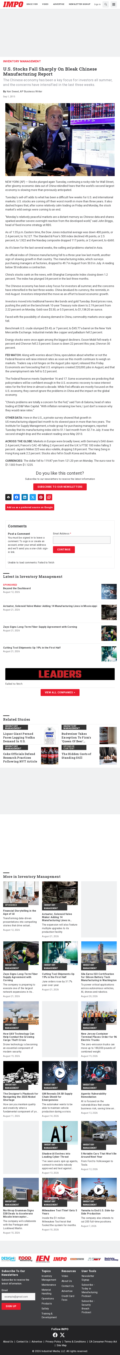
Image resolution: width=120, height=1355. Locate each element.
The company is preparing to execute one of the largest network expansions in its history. (19, 988)
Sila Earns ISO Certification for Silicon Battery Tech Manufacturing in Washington (99, 977)
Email (5, 1290)
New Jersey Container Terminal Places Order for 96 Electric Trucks (99, 1037)
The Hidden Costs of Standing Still (76, 756)
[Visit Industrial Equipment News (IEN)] (43, 1258)
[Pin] (41, 497)
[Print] (8, 497)
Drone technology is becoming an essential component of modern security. (20, 1048)
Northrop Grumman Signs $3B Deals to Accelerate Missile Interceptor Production (18, 1213)
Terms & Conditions (75, 1341)
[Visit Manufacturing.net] (94, 1258)
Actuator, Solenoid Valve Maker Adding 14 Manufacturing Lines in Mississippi (50, 606)
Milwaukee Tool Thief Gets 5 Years (59, 1212)
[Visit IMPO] (60, 1258)
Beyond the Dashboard (17, 588)
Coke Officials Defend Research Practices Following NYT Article (20, 757)
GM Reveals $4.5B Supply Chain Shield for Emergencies (57, 1096)
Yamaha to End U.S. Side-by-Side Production (98, 1212)
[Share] (16, 497)
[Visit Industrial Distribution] (77, 1258)
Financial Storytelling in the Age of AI (19, 912)
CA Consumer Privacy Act (103, 1341)
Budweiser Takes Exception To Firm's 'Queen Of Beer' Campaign (76, 737)
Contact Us (22, 1341)
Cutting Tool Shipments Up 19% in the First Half (32, 647)
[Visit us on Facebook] (55, 1334)
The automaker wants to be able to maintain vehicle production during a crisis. (57, 1108)
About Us (8, 1341)
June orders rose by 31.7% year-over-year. (57, 983)
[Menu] (114, 4)
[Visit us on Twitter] (62, 1334)
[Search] (105, 4)
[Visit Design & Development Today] (9, 1258)
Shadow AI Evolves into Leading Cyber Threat (56, 1155)
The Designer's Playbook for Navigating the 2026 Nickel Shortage (20, 1096)
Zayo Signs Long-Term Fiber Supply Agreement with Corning (40, 626)
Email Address (62, 533)
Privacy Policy (53, 1341)
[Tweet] (33, 497)
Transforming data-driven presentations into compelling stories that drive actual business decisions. (20, 922)
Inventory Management (22, 61)
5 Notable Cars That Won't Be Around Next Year (99, 1155)
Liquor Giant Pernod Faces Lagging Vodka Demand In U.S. (19, 737)
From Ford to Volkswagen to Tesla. (97, 1163)
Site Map (62, 1345)
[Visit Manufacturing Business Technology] (111, 1258)
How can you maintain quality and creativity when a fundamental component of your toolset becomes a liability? (21, 1108)
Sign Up (11, 1306)
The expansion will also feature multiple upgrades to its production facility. (59, 928)
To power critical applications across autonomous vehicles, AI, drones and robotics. (97, 988)
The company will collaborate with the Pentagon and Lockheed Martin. (19, 1225)
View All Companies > (60, 692)
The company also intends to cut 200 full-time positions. (97, 1219)
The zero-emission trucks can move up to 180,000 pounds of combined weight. (98, 1048)
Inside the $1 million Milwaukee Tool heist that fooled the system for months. (59, 1221)
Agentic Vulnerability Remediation (93, 1095)
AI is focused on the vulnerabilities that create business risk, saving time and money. (98, 1105)
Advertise (37, 1341)
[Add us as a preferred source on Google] (49, 497)
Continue (64, 549)
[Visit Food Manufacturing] (26, 1258)
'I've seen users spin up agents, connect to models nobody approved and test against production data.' (60, 1165)
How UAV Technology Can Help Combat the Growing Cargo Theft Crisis (18, 1037)
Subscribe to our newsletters (60, 486)
